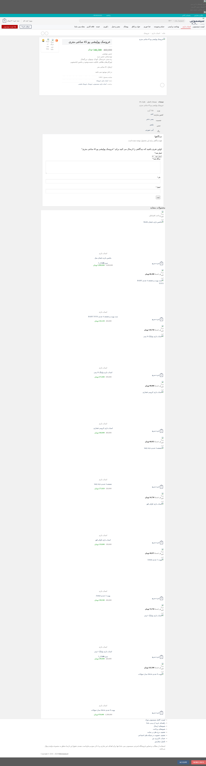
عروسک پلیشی (82, 84)
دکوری (105, 27)
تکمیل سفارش (160, 741)
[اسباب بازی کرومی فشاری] (150, 406)
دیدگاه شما (156, 159)
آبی (152, 130)
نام (158, 177)
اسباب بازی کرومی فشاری (103, 428)
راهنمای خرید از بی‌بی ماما (155, 723)
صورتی (147, 130)
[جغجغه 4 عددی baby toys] (150, 462)
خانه (163, 33)
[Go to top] (201, 763)
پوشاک (125, 27)
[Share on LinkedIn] (94, 89)
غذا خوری (147, 27)
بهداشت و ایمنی (173, 27)
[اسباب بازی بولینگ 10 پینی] (150, 351)
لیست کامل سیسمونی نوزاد (155, 720)
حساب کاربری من (158, 738)
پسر (152, 119)
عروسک (146, 33)
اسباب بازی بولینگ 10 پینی (103, 372)
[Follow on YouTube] (4, 15)
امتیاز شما (158, 153)
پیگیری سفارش (198, 15)
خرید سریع (156, 263)
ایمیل (158, 187)
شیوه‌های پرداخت (159, 729)
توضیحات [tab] (161, 102)
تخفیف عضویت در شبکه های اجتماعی (151, 735)
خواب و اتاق (136, 27)
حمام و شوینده (159, 27)
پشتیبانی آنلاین (186, 15)
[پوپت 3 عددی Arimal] (150, 574)
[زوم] (162, 85)
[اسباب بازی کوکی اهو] (150, 518)
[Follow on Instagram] (8, 15)
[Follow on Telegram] (2, 15)
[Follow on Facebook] (10, 15)
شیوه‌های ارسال (159, 726)
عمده (98, 27)
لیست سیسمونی (198, 27)
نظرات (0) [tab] (142, 102)
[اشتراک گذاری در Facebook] (110, 89)
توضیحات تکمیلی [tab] (152, 102)
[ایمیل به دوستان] (102, 89)
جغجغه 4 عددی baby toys (103, 484)
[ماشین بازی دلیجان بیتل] (150, 236)
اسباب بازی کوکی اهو (103, 540)
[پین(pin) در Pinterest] (98, 89)
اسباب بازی (187, 27)
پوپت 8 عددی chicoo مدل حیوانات (103, 710)
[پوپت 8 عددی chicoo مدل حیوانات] (150, 688)
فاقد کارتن (90, 27)
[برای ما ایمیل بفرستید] (6, 15)
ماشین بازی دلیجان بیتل (103, 258)
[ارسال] (81, 21)
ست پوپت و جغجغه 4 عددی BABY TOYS (103, 316)
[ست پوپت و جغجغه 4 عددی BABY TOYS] (150, 295)
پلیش (151, 125)
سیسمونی (96, 84)
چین (152, 114)
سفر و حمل (116, 27)
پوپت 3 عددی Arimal (103, 596)
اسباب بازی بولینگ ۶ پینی (103, 651)
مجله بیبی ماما (79, 27)
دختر (148, 119)
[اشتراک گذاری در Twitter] (106, 89)
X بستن (203, 759)
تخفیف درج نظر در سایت (156, 732)
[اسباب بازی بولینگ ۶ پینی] (150, 630)
